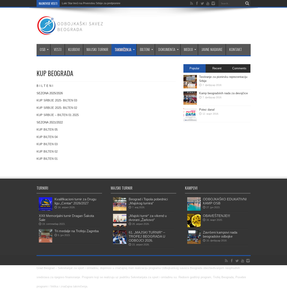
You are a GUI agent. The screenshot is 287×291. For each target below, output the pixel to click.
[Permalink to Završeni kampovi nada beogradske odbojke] (194, 243)
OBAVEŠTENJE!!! (216, 216)
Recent (217, 68)
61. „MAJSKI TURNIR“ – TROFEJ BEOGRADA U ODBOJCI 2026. (147, 236)
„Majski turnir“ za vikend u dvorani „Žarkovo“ (148, 218)
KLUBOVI (74, 49)
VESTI (57, 49)
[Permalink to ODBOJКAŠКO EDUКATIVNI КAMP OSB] (194, 209)
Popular (194, 68)
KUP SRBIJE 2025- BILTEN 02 (57, 107)
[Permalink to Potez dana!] (190, 120)
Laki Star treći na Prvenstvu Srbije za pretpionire (91, 3)
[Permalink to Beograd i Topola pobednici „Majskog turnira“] (119, 209)
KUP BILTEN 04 (47, 137)
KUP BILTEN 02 (47, 151)
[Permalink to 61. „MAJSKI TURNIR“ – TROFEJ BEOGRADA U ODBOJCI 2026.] (119, 243)
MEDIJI (188, 49)
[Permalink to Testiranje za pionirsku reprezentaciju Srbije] (190, 87)
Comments (239, 68)
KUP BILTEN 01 (47, 158)
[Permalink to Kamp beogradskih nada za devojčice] (190, 103)
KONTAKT (235, 49)
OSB (42, 49)
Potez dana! (207, 109)
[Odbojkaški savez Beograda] (70, 32)
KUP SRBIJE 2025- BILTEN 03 (57, 100)
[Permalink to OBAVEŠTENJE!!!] (194, 226)
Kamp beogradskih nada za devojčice (223, 93)
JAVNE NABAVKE (211, 49)
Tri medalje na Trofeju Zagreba (76, 231)
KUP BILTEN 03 (47, 144)
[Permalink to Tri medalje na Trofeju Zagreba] (45, 241)
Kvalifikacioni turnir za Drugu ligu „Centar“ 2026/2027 (75, 201)
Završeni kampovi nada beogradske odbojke (220, 234)
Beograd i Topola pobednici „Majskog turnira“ (148, 201)
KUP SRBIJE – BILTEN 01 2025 (58, 115)
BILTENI (145, 49)
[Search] (247, 3)
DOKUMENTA (166, 49)
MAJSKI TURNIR (97, 49)
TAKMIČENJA (123, 49)
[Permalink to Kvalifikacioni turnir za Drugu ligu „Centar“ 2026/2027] (45, 209)
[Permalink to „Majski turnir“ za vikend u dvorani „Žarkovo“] (119, 226)
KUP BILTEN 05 (47, 129)
